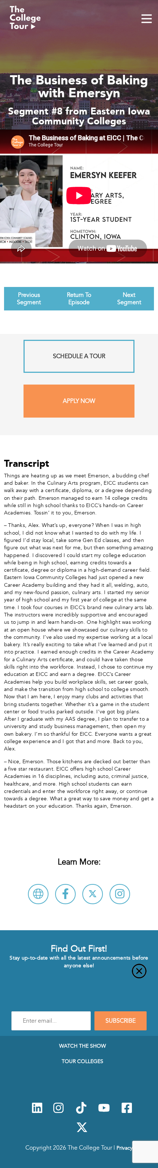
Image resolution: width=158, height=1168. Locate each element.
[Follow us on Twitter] (82, 1131)
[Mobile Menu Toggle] (146, 19)
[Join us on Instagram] (58, 1112)
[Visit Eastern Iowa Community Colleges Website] (38, 894)
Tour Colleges (82, 1061)
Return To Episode (79, 298)
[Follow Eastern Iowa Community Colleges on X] (92, 894)
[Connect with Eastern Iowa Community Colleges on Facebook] (65, 894)
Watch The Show (82, 1046)
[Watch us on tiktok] (81, 1112)
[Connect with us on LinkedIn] (37, 1112)
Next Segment (129, 298)
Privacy (124, 1148)
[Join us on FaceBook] (126, 1112)
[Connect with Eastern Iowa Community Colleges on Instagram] (119, 894)
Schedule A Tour (79, 356)
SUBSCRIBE (120, 1021)
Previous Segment (29, 298)
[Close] (79, 975)
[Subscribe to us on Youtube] (104, 1112)
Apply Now (79, 401)
